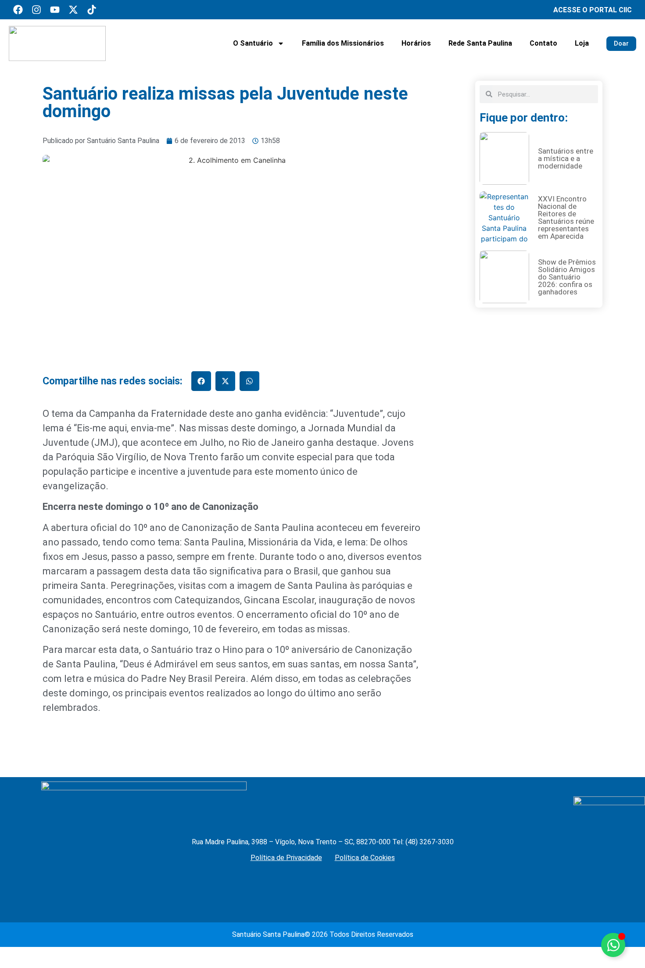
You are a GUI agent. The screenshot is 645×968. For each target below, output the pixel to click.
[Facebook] (18, 9)
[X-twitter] (73, 9)
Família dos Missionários (343, 43)
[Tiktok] (92, 9)
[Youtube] (55, 9)
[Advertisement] (538, 641)
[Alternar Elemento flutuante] (613, 945)
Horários (416, 43)
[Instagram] (36, 9)
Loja (582, 43)
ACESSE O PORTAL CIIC (592, 10)
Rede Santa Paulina (480, 43)
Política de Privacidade (286, 857)
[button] (201, 381)
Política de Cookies (365, 857)
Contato (543, 43)
